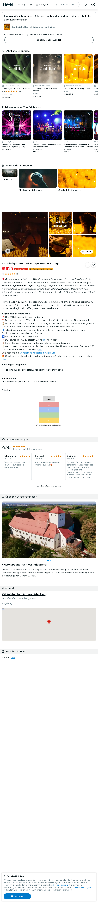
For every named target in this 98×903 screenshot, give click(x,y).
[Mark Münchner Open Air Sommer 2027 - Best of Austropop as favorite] (59, 113)
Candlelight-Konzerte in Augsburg (38, 353)
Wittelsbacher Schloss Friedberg (24, 594)
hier (44, 340)
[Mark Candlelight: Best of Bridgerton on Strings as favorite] (93, 264)
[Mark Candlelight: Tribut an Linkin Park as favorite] (28, 57)
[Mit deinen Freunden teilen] (87, 264)
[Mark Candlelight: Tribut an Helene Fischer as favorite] (59, 57)
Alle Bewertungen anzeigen (49, 486)
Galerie (88, 251)
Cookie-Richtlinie (60, 885)
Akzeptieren (17, 896)
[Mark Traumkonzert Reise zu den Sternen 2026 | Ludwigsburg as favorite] (28, 113)
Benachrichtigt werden (48, 40)
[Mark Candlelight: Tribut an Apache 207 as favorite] (89, 57)
